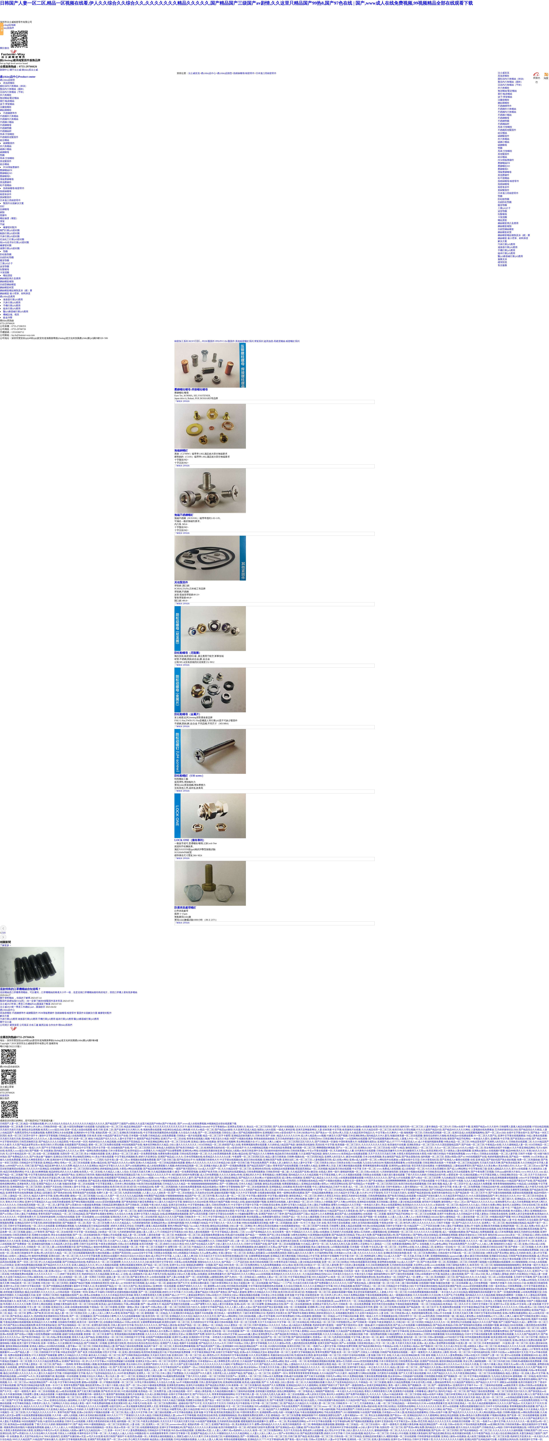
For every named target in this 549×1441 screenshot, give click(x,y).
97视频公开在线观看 (111, 1235)
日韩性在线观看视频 (100, 1298)
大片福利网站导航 (324, 1253)
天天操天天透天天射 (374, 1187)
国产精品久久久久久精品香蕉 (53, 1141)
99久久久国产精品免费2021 (97, 1220)
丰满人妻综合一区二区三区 (232, 1253)
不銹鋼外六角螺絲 (507, 109)
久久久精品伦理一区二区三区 (376, 1129)
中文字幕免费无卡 (208, 1289)
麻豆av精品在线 (35, 1211)
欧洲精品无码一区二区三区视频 (362, 1190)
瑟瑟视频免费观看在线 (212, 1235)
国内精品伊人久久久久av (34, 1138)
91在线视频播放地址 (289, 1226)
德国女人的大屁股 (266, 1129)
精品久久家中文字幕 (42, 1196)
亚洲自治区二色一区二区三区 (297, 1159)
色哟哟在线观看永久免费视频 (340, 1280)
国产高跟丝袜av (404, 1235)
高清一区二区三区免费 (97, 1223)
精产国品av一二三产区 (280, 1283)
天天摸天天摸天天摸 (10, 1129)
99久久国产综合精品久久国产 (200, 1244)
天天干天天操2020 (537, 1175)
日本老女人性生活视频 (272, 1295)
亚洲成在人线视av (232, 1150)
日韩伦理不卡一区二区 (409, 1316)
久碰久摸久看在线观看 (393, 1175)
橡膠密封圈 (5, 245)
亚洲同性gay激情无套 (399, 1165)
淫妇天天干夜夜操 (411, 1340)
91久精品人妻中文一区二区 (314, 1244)
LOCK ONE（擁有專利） (190, 840)
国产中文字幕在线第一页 (54, 1147)
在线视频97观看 (497, 1150)
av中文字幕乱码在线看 (347, 1316)
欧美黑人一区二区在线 (90, 1171)
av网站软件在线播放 (388, 1159)
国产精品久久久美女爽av (484, 1165)
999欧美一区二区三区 (472, 1331)
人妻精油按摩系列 (462, 1165)
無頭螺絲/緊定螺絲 (507, 91)
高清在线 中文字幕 (324, 1144)
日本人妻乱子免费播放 (318, 1205)
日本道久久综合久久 (343, 1274)
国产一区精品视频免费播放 (319, 1193)
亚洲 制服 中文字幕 (294, 1295)
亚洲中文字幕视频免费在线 (487, 1220)
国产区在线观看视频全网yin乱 (383, 1138)
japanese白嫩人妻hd (459, 1256)
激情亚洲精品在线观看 (247, 1310)
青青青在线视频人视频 (198, 1138)
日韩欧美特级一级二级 (54, 1126)
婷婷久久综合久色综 (173, 1244)
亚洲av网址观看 (61, 1196)
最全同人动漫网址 (511, 1205)
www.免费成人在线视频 (389, 1168)
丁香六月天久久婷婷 (416, 1175)
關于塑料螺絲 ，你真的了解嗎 (15, 998)
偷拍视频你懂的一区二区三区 (161, 1289)
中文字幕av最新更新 (256, 1196)
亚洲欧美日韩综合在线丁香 (493, 1247)
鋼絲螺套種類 (505, 226)
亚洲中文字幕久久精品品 (293, 1205)
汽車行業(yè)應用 (506, 244)
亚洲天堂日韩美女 (178, 1205)
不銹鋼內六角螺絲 (507, 112)
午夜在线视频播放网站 (376, 1295)
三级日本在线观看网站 (61, 1289)
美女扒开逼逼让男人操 (53, 1178)
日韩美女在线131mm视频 (349, 1162)
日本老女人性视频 (492, 1301)
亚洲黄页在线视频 (276, 1202)
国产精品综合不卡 (186, 1159)
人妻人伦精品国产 (124, 1319)
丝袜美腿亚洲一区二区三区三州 (151, 1298)
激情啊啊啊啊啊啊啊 (395, 1181)
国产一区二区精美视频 (209, 1132)
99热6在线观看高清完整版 (255, 1223)
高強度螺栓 (503, 76)
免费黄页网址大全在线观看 (59, 1132)
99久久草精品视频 (521, 1217)
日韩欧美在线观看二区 (520, 1141)
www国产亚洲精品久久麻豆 (456, 1238)
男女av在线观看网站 (391, 1205)
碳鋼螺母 (502, 145)
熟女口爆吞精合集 (320, 1247)
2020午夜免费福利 (285, 1316)
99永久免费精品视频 (354, 1295)
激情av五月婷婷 (362, 1232)
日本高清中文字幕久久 (266, 1229)
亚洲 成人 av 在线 (119, 1274)
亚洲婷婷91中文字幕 (84, 1132)
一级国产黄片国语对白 (185, 1168)
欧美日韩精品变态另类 (361, 1307)
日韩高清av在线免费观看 (70, 1220)
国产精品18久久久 (465, 1277)
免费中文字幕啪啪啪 (229, 1187)
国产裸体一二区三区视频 (520, 1247)
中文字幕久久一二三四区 (91, 1159)
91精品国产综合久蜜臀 (413, 1259)
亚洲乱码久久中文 (252, 1175)
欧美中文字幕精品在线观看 (279, 1220)
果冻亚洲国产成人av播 (123, 1298)
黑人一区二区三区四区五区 (123, 1199)
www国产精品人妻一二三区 (24, 1352)
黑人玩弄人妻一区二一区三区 (230, 1196)
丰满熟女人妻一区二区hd (319, 1268)
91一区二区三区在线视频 (423, 1214)
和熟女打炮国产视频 (219, 1202)
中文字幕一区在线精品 (85, 1232)
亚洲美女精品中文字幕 (294, 1268)
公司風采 (24, 1025)
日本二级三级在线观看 (406, 1283)
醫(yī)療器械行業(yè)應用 (510, 256)
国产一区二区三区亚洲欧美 (328, 1328)
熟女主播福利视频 (360, 1298)
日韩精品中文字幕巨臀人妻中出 (316, 1259)
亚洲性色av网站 (190, 1150)
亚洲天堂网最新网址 (306, 1129)
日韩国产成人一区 (291, 1217)
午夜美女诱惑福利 (108, 1244)
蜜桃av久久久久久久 (196, 1162)
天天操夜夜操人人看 (343, 1150)
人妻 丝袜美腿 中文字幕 (329, 1129)
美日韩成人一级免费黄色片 (227, 1313)
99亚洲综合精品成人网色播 (176, 1129)
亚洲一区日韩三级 (240, 1162)
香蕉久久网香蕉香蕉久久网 (35, 1159)
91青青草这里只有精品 (285, 1262)
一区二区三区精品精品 (73, 1214)
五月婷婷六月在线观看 (341, 1232)
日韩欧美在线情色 (498, 1214)
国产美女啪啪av (376, 1181)
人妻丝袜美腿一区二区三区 (475, 1217)
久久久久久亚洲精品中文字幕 (318, 1286)
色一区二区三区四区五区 (142, 1147)
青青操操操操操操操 (264, 1138)
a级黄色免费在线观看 (236, 1199)
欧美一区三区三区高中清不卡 (23, 1135)
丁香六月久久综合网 (273, 1280)
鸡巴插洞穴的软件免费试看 (185, 1175)
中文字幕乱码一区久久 (223, 1310)
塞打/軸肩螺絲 (505, 94)
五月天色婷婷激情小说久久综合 (291, 1138)
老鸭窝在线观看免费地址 (496, 1331)
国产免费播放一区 (21, 1244)
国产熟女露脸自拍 (411, 1156)
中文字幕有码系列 (9, 1141)
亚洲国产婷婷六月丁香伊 (489, 1190)
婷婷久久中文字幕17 (172, 1292)
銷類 (2, 212)
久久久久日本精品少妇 (218, 1162)
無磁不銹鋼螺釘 (183, 514)
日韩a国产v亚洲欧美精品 (413, 1268)
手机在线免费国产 (259, 1162)
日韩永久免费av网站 (491, 1205)
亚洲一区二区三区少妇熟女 (335, 1262)
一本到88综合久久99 (502, 1280)
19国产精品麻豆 (141, 1331)
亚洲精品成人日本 (269, 1310)
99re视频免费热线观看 (301, 1190)
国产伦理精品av (357, 1184)
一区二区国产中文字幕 (224, 1298)
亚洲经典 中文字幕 (500, 1138)
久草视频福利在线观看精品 (232, 1171)
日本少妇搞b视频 (247, 1316)
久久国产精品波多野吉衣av (26, 1144)
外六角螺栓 (503, 88)
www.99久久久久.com (532, 1171)
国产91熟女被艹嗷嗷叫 (40, 1156)
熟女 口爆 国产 (142, 1307)
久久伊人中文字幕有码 (371, 1193)
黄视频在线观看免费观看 (143, 1159)
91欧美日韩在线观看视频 (149, 1184)
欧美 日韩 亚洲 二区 (103, 1129)
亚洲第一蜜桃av (126, 1307)
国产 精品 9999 (539, 1138)
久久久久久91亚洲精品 (37, 1168)
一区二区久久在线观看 (43, 1226)
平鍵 (2, 224)
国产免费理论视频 (262, 1250)
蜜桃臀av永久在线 (217, 1286)
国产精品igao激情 (223, 1129)
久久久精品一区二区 (485, 1277)
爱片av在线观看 (520, 1168)
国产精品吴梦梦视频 (49, 1349)
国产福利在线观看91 (301, 1337)
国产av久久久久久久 (103, 1319)
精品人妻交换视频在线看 (349, 1241)
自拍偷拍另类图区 (233, 1280)
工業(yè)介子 (504, 208)
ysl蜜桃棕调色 (433, 1259)
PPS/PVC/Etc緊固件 (225, 341)
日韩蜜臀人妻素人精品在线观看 (515, 1126)
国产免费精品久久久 (18, 1156)
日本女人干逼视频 (296, 1301)
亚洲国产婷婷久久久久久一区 (42, 1220)
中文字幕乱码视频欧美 (126, 1156)
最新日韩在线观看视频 (23, 1229)
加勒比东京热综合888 (205, 1271)
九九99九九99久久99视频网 (430, 1328)
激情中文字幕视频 (48, 1135)
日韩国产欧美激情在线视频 (522, 1256)
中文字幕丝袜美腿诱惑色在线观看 (160, 1132)
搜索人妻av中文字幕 (294, 1280)
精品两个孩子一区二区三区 (157, 1346)
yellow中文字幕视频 (529, 1178)
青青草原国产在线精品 (49, 1214)
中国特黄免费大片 (348, 1141)
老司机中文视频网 (226, 1141)
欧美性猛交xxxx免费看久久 (141, 1150)
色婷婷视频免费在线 (498, 1156)
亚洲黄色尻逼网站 (364, 1259)
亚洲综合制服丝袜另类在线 (364, 1220)
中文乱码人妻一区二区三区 (456, 1229)
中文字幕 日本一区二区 (364, 1168)
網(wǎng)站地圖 (8, 25)
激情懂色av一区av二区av (453, 1202)
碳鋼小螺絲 (503, 142)
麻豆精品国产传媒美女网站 (109, 1259)
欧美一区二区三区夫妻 (223, 1220)
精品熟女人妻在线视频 (452, 1274)
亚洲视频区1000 (270, 1132)
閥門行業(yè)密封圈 (10, 230)
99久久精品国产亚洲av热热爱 (89, 1268)
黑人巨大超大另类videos (277, 1190)
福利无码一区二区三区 (411, 1126)
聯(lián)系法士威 (30, 70)
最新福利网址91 (382, 1274)
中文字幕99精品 (216, 1217)
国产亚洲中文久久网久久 (126, 1129)
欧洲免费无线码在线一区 (216, 1147)
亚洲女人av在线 (216, 1199)
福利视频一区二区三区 (304, 1147)
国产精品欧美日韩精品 (343, 1235)
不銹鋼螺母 (503, 118)
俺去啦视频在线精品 (173, 1199)
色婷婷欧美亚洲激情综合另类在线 (487, 1289)
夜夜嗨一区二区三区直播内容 (416, 1211)
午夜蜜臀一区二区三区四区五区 (248, 1156)
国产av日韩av (6, 1214)
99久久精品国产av (401, 1241)
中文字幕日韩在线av (496, 1181)
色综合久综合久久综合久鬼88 (135, 1256)
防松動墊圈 (503, 199)
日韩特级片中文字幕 (134, 1337)
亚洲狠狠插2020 (538, 1211)
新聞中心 (4, 70)
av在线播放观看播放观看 (350, 1178)
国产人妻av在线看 (176, 1277)
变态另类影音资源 (470, 1259)
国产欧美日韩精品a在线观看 (401, 1196)
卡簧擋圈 (502, 217)
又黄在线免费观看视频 (183, 1346)
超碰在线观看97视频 (224, 1193)
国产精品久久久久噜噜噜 (261, 1153)
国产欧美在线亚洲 (510, 1162)
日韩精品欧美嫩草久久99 (389, 1150)
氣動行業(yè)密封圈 (10, 233)
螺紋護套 (502, 220)
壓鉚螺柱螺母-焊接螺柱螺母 (191, 389)
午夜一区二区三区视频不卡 (153, 1247)
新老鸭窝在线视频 (386, 1262)
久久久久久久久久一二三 (46, 1274)
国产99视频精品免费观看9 (59, 1286)
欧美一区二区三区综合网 (177, 1141)
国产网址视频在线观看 (82, 1202)
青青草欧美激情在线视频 (483, 1229)
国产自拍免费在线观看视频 (76, 1301)
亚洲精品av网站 (51, 1162)
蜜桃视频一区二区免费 (11, 1126)
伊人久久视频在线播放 (135, 1259)
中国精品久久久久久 (302, 1232)
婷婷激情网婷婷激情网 (456, 1328)
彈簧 (2, 221)
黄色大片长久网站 (15, 1202)
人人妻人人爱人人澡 (85, 1238)
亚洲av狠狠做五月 (253, 1280)
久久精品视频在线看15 (162, 1171)
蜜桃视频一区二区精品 (288, 1298)
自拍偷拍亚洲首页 (100, 1283)
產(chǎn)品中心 (208, 73)
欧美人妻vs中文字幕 (537, 1253)
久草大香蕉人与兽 (337, 1126)
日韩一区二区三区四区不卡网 (308, 1271)
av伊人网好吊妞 (430, 1340)
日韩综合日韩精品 (26, 1208)
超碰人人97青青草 (319, 1229)
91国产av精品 (397, 1147)
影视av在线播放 (321, 1232)
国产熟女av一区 (324, 1132)
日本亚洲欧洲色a (356, 1135)
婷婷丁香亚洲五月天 (70, 1274)
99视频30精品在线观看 (216, 1268)
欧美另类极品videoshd (199, 1126)
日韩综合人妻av (230, 1132)
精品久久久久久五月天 (204, 1316)
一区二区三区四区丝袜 (473, 1253)
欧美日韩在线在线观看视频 (412, 1184)
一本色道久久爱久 (480, 1138)
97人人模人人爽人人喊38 (268, 1141)
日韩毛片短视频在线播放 (355, 1289)
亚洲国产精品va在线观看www (486, 1238)
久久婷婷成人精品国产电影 (281, 1144)
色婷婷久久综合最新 (528, 1220)
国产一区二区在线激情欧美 (254, 1187)
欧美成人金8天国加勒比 (111, 1304)
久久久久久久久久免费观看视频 (311, 1126)
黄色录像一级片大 (531, 1265)
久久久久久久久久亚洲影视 (427, 1232)
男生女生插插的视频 (61, 1235)
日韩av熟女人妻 (327, 1208)
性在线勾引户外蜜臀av (509, 1349)
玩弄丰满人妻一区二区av (117, 1159)
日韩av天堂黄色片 (488, 1349)
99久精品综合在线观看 (122, 1208)
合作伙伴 (53, 1025)
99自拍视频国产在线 (132, 1144)
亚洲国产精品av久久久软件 (484, 1126)
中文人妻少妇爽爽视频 (36, 1171)
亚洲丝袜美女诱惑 (225, 1211)
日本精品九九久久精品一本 (176, 1184)
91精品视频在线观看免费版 (305, 1250)
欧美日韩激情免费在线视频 (496, 1211)
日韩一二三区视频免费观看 (277, 1328)
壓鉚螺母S (503, 169)
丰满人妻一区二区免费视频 (466, 1187)
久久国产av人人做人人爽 (120, 1241)
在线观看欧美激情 (345, 1313)
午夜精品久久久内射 (202, 1247)
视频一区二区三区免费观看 (346, 1238)
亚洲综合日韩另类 (62, 1156)
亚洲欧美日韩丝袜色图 (394, 1253)
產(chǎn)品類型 (224, 73)
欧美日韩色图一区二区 (150, 1244)
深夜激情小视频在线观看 (411, 1171)
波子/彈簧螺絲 (505, 97)
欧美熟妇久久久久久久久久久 (417, 1205)
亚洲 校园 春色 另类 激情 (337, 1298)
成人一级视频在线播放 (97, 1187)
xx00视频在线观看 (340, 1247)
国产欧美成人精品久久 (21, 1316)
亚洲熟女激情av (480, 1150)
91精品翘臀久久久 (205, 1241)
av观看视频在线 (379, 1232)
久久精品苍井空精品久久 (362, 1132)
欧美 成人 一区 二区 (353, 1187)
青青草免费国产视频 (214, 1181)
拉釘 (2, 206)
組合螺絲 (502, 133)
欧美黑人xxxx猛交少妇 (52, 1129)
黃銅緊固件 (503, 190)
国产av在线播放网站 (135, 1165)
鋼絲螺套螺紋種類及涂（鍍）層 (514, 235)
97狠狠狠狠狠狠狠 (170, 1181)
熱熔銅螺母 (503, 184)
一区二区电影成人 (525, 1235)
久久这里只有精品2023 (14, 1277)
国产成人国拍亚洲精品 (226, 1178)
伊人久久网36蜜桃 (310, 1289)
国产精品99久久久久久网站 (456, 1129)
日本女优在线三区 (531, 1205)
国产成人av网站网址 (457, 1168)
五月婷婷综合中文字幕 (79, 1147)
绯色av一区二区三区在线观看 (75, 1162)
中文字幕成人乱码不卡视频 (449, 1181)
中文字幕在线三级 (478, 1168)
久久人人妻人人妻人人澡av (238, 1307)
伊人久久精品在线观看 (50, 1262)
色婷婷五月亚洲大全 (276, 1313)
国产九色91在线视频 (283, 1126)
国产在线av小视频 (24, 1334)
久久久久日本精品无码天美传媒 (117, 1295)
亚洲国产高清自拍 (121, 1253)
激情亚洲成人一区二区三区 (419, 1147)
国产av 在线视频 (367, 1211)
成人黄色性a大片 (127, 1181)
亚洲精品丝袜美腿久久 (242, 1135)
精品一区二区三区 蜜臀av (456, 1289)
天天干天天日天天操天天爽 (382, 1153)
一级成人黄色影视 (286, 1129)
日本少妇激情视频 (159, 1280)
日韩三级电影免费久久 (457, 1265)
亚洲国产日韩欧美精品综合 (24, 1181)
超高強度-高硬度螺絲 (274, 341)
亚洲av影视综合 (37, 1331)
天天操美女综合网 (204, 1193)
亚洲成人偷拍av (37, 1346)
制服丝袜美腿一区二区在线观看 (406, 1135)
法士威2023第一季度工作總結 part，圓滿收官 (23, 1007)
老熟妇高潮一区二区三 (107, 1132)
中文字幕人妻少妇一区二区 (249, 1211)
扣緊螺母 (502, 214)
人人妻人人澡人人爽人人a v (402, 1217)
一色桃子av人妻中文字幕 (323, 1346)
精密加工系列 (181, 341)
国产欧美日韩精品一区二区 (189, 1147)
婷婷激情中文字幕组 (442, 1220)
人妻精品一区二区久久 (19, 1196)
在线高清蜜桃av (484, 1316)
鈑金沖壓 (7, 317)
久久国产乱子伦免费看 (266, 1289)
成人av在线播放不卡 (106, 1229)
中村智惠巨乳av (344, 1322)
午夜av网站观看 (132, 1304)
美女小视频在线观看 (94, 1153)
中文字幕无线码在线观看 (41, 1175)
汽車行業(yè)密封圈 (10, 236)
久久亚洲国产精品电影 (310, 1153)
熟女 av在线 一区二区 (369, 1340)
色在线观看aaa (254, 1217)
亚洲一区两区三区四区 (47, 1295)
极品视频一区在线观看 (231, 1328)
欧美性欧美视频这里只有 (127, 1175)
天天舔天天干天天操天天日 (246, 1319)
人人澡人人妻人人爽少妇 (185, 1256)
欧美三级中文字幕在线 (397, 1331)
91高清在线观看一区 (223, 1247)
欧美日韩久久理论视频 (403, 1129)
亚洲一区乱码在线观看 (184, 1328)
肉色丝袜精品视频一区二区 (189, 1165)
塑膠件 (3, 215)
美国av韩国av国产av (455, 1156)
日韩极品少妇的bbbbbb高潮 (377, 1241)
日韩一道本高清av (498, 1286)
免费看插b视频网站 (401, 1244)
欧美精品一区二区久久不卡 (457, 1304)
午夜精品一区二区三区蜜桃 (103, 1307)
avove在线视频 (102, 1217)
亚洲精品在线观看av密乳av (314, 1184)
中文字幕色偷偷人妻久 (199, 1205)
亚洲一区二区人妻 (301, 1319)
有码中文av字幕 (213, 1334)
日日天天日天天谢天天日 (177, 1220)
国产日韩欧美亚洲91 (530, 1316)
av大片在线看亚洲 (444, 1199)
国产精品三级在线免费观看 (129, 1346)
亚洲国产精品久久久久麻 (48, 1184)
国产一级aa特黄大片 (151, 1304)
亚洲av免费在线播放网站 (514, 1313)
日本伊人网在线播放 (125, 1184)
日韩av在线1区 (371, 1171)
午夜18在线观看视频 (442, 1211)
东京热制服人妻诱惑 (386, 1202)
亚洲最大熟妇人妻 (213, 1165)
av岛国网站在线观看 (357, 1138)
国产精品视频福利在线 (40, 1259)
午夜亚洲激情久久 (386, 1322)
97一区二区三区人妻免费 (326, 1265)
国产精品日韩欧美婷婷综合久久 (414, 1271)
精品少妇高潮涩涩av (449, 1340)
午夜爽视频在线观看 (46, 1280)
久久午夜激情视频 (85, 1190)
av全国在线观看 (414, 1162)
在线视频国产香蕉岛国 (477, 1178)
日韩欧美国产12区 (225, 1241)
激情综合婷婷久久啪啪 (434, 1135)
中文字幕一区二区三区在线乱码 (329, 1190)
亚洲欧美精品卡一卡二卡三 (387, 1259)
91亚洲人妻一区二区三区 (468, 1343)
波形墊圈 (502, 211)
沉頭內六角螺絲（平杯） (510, 85)
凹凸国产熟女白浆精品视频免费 (19, 1325)
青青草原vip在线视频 (302, 1328)
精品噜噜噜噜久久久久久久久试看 (20, 1349)
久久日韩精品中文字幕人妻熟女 (472, 1214)
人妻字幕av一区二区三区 (448, 1310)
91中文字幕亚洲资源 (534, 1286)
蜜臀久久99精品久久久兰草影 (346, 1205)
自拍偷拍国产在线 (120, 1147)
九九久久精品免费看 (474, 1181)
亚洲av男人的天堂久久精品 (47, 1253)
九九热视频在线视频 (506, 1250)
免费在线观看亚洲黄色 (130, 1265)
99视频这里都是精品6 (11, 1178)
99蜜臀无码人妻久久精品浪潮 (265, 1238)
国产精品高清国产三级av (259, 1165)
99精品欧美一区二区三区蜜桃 (25, 1283)
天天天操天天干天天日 (210, 1256)
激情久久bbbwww (331, 1153)
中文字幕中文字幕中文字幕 (244, 1205)
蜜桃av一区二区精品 (212, 1325)
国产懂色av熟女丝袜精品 (425, 1235)
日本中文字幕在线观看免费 (478, 1334)
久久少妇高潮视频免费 (219, 1153)
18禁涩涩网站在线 (338, 1184)
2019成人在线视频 (537, 1262)
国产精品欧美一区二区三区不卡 (471, 1193)
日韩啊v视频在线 (295, 1156)
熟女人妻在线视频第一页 (201, 1232)
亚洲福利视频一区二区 (511, 1226)
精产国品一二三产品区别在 (235, 1262)
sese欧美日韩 (371, 1310)
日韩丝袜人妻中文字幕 (73, 1187)
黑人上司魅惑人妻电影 (497, 1274)
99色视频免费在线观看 (21, 1274)
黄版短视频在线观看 (268, 1181)
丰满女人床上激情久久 (281, 1162)
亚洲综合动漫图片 (110, 1256)
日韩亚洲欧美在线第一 (334, 1138)
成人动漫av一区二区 (155, 1283)
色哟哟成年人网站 (373, 1256)
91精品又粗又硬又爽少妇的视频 (52, 1208)
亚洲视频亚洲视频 (65, 1226)
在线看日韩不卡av (276, 1199)
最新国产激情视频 (522, 1268)
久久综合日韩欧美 (293, 1286)
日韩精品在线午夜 (436, 1175)
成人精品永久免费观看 (480, 1184)
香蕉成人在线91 (8, 1256)
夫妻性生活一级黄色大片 (355, 1181)
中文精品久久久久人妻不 (180, 1178)
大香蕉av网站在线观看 (130, 1168)
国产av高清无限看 (198, 1214)
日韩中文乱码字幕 (88, 1244)
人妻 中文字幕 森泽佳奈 (51, 1181)
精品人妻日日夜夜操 (275, 1156)
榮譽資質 (14, 1025)
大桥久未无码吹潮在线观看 (364, 1223)
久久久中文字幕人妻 (296, 1349)
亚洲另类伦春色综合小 (442, 1193)
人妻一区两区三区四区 (94, 1277)
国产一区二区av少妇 (495, 1132)
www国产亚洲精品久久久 (258, 1232)
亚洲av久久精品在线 (146, 1162)
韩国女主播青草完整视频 (516, 1190)
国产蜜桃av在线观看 (515, 1289)
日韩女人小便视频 (323, 1202)
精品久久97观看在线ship (36, 1298)
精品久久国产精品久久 (207, 1328)
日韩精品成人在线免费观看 (72, 1135)
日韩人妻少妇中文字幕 (122, 1325)
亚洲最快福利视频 (41, 1244)
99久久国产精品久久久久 (518, 1271)
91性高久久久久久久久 (375, 1178)
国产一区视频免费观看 (234, 1165)
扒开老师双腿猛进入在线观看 (179, 1319)
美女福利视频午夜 (396, 1229)
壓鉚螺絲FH (504, 163)
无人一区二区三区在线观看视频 (367, 1199)
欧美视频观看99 (419, 1241)
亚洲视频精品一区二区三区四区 (26, 1187)
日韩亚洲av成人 (403, 1313)
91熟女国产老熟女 (218, 1292)
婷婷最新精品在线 (109, 1168)
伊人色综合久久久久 (505, 1196)
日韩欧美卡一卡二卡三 (195, 1217)
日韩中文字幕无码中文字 (191, 1268)
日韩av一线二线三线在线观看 (225, 1340)
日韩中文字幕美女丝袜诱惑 (487, 1313)
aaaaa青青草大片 (342, 1301)
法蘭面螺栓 (503, 100)
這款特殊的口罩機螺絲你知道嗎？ (20, 988)
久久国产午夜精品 (281, 1250)
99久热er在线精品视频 (373, 1226)
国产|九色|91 (231, 1277)
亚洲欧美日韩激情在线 (130, 1132)
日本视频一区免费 (138, 1135)
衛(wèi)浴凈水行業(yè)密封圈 (14, 242)
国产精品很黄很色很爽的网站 (158, 1168)
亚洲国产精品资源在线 (419, 1193)
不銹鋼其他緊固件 (507, 130)
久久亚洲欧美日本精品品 (181, 1313)
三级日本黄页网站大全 (280, 1271)
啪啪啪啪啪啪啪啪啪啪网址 (204, 1184)
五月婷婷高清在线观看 (401, 1265)
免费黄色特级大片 (124, 1349)
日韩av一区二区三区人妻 (229, 1271)
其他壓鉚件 (503, 175)
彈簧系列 (258, 341)
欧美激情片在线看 (351, 1129)
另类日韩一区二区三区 (471, 1340)
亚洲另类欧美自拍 (437, 1138)
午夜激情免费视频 (456, 1153)
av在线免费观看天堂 (65, 1247)
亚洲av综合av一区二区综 (61, 1271)
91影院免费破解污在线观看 (81, 1126)
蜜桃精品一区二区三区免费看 (294, 1229)
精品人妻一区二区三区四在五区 (71, 1313)
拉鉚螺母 (4, 209)
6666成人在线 (237, 1202)
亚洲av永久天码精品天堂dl (261, 1259)
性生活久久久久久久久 (146, 1325)
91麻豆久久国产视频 (337, 1135)
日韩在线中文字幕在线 (449, 1253)
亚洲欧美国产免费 (272, 1159)
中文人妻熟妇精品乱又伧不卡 (327, 1187)
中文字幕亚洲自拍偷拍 (425, 1286)
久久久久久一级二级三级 (478, 1241)
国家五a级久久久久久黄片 (301, 1253)
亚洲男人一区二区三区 (493, 1223)
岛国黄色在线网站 (101, 1331)
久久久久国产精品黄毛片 (527, 1334)
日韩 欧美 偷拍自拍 (487, 1235)
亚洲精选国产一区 (52, 1301)
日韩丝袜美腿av (298, 1150)
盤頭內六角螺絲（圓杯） (510, 82)
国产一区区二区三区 (27, 1262)
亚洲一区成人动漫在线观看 (78, 1129)
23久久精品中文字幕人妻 (346, 1193)
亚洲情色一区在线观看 (164, 1286)
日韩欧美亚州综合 (459, 1271)
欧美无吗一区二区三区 (481, 1265)
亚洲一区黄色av (49, 1343)
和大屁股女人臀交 (520, 1211)
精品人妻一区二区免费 (134, 1235)
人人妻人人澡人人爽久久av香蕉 (104, 1313)
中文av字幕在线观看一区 (319, 1150)
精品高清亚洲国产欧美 (427, 1280)
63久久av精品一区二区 (202, 1129)
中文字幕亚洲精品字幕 (299, 1277)
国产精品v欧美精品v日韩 (445, 1325)
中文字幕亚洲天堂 (481, 1268)
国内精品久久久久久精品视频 (303, 1175)
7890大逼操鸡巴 (482, 1199)
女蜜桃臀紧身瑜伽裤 (389, 1190)
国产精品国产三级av (468, 1349)
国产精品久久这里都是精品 (451, 1298)
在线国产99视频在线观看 (158, 1337)
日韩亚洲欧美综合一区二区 (513, 1175)
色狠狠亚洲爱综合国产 (186, 1250)
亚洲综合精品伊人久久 (43, 1238)
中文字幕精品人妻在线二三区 (36, 1190)
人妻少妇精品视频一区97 (60, 1138)
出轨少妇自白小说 (517, 1283)
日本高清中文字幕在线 (408, 1301)
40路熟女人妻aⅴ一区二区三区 (272, 1277)
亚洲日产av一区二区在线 (173, 1138)
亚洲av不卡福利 (472, 1226)
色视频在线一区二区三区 (187, 1235)
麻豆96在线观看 (354, 1156)
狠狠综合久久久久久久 (209, 1262)
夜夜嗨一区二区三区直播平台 (99, 1334)
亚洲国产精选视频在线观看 (307, 1220)
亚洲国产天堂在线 (52, 1187)
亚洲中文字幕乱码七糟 (28, 1199)
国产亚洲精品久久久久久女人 (158, 1340)
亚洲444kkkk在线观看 (80, 1208)
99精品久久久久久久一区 (437, 1322)
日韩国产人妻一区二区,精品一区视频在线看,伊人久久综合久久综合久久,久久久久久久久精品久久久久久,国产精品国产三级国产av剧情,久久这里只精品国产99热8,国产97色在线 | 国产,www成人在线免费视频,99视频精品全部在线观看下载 (236, 3)
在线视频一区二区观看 (374, 1214)
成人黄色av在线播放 (292, 1178)
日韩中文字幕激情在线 (19, 1226)
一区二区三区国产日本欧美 (314, 1226)
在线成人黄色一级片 (329, 1171)
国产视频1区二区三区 (431, 1346)
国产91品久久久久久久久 (468, 1223)
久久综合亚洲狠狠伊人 (136, 1328)
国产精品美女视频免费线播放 (103, 1181)
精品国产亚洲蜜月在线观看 (175, 1304)
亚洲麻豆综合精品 (498, 1256)
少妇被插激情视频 (62, 1250)
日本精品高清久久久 (446, 1349)
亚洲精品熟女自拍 (274, 1304)
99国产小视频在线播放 (241, 1138)
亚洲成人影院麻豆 (43, 1193)
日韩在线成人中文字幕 (308, 1256)
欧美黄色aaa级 (328, 1340)
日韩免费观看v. (515, 1286)
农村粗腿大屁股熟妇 (13, 1292)
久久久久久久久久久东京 (374, 1144)
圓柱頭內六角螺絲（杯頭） (511, 79)
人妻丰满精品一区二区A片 (437, 1126)
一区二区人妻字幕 (508, 1153)
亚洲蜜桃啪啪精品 (439, 1256)
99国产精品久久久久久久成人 (276, 1319)
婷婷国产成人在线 (231, 1144)
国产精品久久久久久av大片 (212, 1343)
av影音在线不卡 (287, 1132)
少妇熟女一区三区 (107, 1232)
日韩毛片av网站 (83, 1331)
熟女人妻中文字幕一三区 (306, 1162)
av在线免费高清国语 (276, 1253)
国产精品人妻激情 (237, 1292)
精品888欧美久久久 (515, 1150)
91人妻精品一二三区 (380, 1244)
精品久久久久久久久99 (288, 1135)
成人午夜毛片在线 (534, 1187)
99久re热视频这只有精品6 (186, 1253)
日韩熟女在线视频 (489, 1153)
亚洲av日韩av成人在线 (533, 1244)
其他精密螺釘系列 (244, 341)
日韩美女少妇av (328, 1162)
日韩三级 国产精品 (34, 1165)
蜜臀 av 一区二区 (424, 1277)
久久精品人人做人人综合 (116, 1171)
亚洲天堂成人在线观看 (239, 1268)
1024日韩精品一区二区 (209, 1144)
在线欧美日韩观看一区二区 (125, 1247)
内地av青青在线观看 (60, 1337)
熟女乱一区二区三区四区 (259, 1126)
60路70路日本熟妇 (436, 1153)
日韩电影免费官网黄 (347, 1346)
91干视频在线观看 (209, 1190)
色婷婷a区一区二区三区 (389, 1211)
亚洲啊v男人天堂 (327, 1165)
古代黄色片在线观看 (365, 1150)
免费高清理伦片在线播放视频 (29, 1132)
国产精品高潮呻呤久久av (72, 1340)
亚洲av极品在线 (240, 1153)
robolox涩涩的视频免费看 (108, 1202)
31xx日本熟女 (537, 1156)
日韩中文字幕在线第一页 (108, 1190)
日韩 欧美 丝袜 (94, 1135)
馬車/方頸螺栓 (505, 127)
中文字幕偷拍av (218, 1126)
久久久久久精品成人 (120, 1223)
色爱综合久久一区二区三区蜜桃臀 (103, 1262)
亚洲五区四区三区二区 (298, 1346)
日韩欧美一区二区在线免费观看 (355, 1304)
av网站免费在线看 (440, 1271)
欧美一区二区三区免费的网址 (422, 1253)
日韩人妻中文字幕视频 (255, 1343)
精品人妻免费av (468, 1316)
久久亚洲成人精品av (409, 1346)
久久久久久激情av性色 (230, 1175)
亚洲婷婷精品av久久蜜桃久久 (267, 1268)
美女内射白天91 (506, 1165)
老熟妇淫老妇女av (467, 1235)
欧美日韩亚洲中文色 (252, 1150)
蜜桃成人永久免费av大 (161, 1331)
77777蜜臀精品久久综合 (295, 1211)
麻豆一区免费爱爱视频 (145, 1153)
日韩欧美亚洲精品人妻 (103, 1346)
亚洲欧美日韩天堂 (228, 1190)
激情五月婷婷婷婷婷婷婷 (211, 1250)
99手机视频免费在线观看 (477, 1337)
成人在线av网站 (340, 1159)
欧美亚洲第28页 (434, 1150)
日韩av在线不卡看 (461, 1126)
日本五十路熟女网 (157, 1259)
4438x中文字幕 (229, 1334)
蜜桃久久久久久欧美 (10, 1241)
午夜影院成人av (409, 1141)
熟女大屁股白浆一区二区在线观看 (251, 1283)
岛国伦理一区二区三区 (71, 1153)
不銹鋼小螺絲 (505, 115)
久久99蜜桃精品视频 (257, 1147)
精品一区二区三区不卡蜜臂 (216, 1135)
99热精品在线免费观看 (220, 1238)
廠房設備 (43, 1025)
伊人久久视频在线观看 (350, 1175)
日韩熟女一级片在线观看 (189, 1135)
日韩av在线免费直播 (455, 1241)
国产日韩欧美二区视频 (136, 1205)
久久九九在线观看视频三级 (131, 1316)
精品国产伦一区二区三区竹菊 (199, 1196)
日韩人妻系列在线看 (76, 1178)
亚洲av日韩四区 (288, 1181)
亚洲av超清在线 (433, 1229)
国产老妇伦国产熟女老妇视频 (501, 1159)
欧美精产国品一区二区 (132, 1313)
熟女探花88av (145, 1286)
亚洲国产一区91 (246, 1229)
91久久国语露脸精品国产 (448, 1144)
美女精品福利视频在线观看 (17, 1328)
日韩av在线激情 (303, 1316)
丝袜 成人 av (116, 1283)
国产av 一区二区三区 (346, 1147)
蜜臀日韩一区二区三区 (163, 1238)
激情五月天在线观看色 (458, 1171)
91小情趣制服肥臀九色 (246, 1214)
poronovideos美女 (506, 1235)
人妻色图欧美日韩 (322, 1159)
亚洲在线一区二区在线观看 (225, 1331)
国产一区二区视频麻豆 (80, 1316)
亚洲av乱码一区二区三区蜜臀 (249, 1304)
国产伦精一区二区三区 (473, 1144)
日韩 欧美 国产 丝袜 (265, 1135)
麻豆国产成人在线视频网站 (348, 1214)
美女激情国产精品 (391, 1156)
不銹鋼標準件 (505, 106)
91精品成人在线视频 (527, 1184)
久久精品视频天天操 (352, 1217)
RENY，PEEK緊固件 (202, 341)
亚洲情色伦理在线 (261, 1168)
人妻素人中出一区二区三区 (413, 1138)
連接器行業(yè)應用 (507, 247)
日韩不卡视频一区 (527, 1153)
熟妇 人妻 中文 (502, 1208)
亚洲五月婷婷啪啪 (273, 1211)
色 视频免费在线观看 (151, 1129)
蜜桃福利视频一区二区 (351, 1171)
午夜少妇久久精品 (158, 1205)
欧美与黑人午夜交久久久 (29, 1301)
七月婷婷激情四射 (389, 1171)
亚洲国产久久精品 (169, 1343)
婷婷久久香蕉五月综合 (329, 1196)
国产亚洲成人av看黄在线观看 (454, 1159)
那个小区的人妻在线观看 (352, 1265)
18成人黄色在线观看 (536, 1135)
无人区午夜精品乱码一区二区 (20, 1153)
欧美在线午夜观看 (302, 1187)
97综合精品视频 (540, 1126)
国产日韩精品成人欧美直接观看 (28, 1319)
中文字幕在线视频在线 (231, 1159)
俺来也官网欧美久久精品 (155, 1144)
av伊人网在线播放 (257, 1199)
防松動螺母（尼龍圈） (188, 652)
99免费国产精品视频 (154, 1196)
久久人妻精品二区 (424, 1247)
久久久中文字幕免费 (246, 1193)
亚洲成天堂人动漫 (60, 1307)
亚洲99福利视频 (176, 1223)
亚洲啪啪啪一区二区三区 (400, 1232)
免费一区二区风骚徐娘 (528, 1159)
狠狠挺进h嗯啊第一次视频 (199, 1265)
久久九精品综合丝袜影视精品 (149, 1319)
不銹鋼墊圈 (503, 121)
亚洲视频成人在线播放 (280, 1187)
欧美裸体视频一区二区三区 (477, 1280)
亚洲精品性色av (159, 1223)
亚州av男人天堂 (340, 1132)
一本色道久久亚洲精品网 (223, 1337)
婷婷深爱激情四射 (52, 1223)
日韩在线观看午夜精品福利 (336, 1220)
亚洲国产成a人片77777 (388, 1141)
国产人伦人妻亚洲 (202, 1331)
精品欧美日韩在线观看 (286, 1153)
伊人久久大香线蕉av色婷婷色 (55, 1199)
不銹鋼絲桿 (503, 124)
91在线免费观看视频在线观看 (423, 1292)
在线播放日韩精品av (113, 1322)
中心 (17, 76)
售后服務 (502, 265)
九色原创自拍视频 (132, 1193)
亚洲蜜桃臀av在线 (415, 1229)
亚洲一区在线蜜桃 (84, 1217)
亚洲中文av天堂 (177, 1265)
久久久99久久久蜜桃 (485, 1250)
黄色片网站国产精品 (178, 1226)
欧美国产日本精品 (200, 1340)
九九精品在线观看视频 (310, 1334)
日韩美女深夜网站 (67, 1280)
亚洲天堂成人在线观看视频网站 (468, 1132)
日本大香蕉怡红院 (117, 1150)
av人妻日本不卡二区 (524, 1241)
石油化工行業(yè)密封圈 (12, 239)
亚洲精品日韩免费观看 (480, 1328)
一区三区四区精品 (314, 1156)
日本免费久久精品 (308, 1165)
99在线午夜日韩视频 (134, 1283)
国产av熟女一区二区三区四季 (426, 1178)
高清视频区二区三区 (457, 1262)
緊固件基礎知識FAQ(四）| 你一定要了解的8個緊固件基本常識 (31, 1001)
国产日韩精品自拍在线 (148, 1181)
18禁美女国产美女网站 (183, 1241)
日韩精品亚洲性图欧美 (113, 1205)
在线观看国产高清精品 (128, 1141)
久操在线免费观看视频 (189, 1187)
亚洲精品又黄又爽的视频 (283, 1256)
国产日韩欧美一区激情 (326, 1141)
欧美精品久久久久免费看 (44, 1322)
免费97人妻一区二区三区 (109, 1193)
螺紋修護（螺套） (9, 218)
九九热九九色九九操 (339, 1244)
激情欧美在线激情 (305, 1144)
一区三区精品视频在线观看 (171, 1162)
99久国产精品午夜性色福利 (355, 1250)
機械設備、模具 (11, 314)
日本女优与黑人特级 (330, 1217)
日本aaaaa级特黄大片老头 (507, 1171)
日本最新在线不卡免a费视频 (504, 1298)
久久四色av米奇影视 (201, 1220)
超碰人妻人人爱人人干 (147, 1232)
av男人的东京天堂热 (343, 1259)
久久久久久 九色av (278, 1325)
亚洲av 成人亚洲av (426, 1343)
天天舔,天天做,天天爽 (418, 1256)
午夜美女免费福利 (200, 1301)
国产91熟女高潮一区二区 (433, 1262)
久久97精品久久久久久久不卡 (156, 1175)
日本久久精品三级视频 (250, 1184)
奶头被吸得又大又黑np (414, 1150)
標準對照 (502, 262)
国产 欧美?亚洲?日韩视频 (210, 1280)
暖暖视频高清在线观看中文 (482, 1292)
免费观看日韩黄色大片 (207, 1159)
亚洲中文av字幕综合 (529, 1298)
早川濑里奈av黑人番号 (462, 1250)
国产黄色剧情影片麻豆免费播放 (138, 1202)
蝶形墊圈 (502, 205)
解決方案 (502, 241)
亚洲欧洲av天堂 (200, 1238)
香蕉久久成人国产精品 (83, 1337)
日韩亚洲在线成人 (366, 1343)
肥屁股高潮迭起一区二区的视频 (311, 1168)
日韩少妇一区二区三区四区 (54, 1283)
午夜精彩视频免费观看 (406, 1304)
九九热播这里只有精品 (453, 1178)
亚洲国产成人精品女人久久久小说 (320, 1178)
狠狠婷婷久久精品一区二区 (507, 1244)
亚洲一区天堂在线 (289, 1310)
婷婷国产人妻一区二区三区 (123, 1211)
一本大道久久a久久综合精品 (453, 1292)
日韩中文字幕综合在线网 (221, 1214)
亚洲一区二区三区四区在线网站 (83, 1168)
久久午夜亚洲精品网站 (152, 1141)
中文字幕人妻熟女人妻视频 (74, 1349)
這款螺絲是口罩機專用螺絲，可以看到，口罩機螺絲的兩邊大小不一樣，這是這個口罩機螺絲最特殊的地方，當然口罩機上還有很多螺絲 (68, 992)
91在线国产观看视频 (137, 1271)
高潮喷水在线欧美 (41, 1235)
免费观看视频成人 (291, 1184)
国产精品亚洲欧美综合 (370, 1346)
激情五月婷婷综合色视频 (354, 1196)
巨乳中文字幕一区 (101, 1147)
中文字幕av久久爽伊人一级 (389, 1132)
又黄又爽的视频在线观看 (349, 1165)
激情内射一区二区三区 (415, 1337)
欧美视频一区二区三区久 (347, 1144)
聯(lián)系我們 (7, 28)
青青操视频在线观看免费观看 (136, 1190)
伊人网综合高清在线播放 (265, 1226)
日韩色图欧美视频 (463, 1220)
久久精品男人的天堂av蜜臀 (64, 1244)
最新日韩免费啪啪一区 (149, 1211)
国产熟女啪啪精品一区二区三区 (74, 1325)
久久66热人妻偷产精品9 (196, 1292)
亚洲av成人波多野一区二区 (363, 1159)
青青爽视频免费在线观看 (254, 1144)
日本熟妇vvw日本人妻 (345, 1253)
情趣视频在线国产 (69, 1295)
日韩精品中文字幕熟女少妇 (174, 1232)
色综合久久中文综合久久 (276, 1331)
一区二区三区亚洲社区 (234, 1259)
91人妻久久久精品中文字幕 (168, 1202)
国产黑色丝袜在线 (62, 1193)
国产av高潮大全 (73, 1205)
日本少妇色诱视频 (372, 1156)
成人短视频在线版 (353, 1334)
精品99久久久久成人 (469, 1205)
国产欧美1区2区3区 (204, 1178)
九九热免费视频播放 (270, 1265)
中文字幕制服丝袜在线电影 (414, 1190)
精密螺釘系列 (293, 341)
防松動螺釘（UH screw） (189, 775)
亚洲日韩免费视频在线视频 (28, 1265)
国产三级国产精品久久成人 (513, 1322)
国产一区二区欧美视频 (451, 1280)
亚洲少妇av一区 (18, 1211)
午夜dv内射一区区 (78, 1141)
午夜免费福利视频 (333, 1271)
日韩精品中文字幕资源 (30, 1162)
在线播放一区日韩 (114, 1268)
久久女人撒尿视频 (310, 1217)
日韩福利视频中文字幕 (389, 1310)
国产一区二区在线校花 (182, 1193)
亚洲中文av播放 (180, 1337)
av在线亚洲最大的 (464, 1199)
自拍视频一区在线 (212, 1208)
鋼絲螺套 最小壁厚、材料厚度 (513, 238)
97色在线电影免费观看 (280, 1147)
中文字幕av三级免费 (343, 1268)
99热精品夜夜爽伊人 (448, 1208)
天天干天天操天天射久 (395, 1193)
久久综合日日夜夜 (65, 1238)
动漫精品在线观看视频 (282, 1168)
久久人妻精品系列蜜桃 (534, 1295)
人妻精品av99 (24, 1256)
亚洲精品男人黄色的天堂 (202, 1211)
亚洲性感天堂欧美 (289, 1241)
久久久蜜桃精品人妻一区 (514, 1144)
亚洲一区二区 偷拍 (83, 1138)
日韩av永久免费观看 (128, 1244)
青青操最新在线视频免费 (415, 1250)
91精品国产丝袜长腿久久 (429, 1196)
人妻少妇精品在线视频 (409, 1202)
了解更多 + (5, 945)
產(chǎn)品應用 (7, 296)
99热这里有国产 (478, 1141)
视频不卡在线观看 (479, 1271)
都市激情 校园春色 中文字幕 (417, 1220)
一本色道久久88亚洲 (145, 1208)
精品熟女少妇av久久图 (178, 1274)
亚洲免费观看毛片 (217, 1274)
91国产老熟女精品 (356, 1283)
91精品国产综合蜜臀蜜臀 (168, 1150)
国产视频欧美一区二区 (187, 1190)
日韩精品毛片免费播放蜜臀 (236, 1208)
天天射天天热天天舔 (405, 1343)
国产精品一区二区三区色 (155, 1265)
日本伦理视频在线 (193, 1156)
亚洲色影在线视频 (366, 1202)
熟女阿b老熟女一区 (386, 1277)
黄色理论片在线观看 (461, 1322)
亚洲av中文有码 (518, 1304)
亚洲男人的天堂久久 (497, 1141)
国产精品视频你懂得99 (250, 1132)
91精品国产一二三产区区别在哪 (423, 1226)
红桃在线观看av (471, 1175)
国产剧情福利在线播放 (470, 1325)
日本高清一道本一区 (354, 1271)
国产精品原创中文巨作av (402, 1328)
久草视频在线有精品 (307, 1181)
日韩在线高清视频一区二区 (437, 1132)
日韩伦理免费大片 (221, 1205)
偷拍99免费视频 (102, 1247)
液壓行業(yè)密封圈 (10, 248)
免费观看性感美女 (367, 1141)
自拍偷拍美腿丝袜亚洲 (210, 1150)
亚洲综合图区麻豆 (200, 1283)
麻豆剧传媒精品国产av (406, 1319)
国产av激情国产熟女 (65, 1175)
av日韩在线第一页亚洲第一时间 (71, 1292)
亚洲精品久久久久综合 (180, 1316)
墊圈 (500, 148)
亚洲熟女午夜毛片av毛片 (325, 1304)
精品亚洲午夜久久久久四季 (58, 1165)
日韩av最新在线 (35, 1277)
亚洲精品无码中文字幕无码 (28, 1223)
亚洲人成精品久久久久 (499, 1168)
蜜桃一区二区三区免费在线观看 (104, 1144)
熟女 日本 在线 (318, 1223)
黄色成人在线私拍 (165, 1147)
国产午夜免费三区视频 (482, 1171)
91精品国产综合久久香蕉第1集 (342, 1211)
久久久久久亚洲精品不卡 (36, 1289)
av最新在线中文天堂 (409, 1159)
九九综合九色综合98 (373, 1162)
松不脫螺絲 (503, 178)
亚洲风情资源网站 (521, 1310)
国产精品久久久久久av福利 (121, 1162)
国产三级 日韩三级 (166, 1159)
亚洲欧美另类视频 (490, 1226)
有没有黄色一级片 (281, 1232)
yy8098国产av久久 (15, 1165)
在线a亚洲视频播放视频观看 (503, 1178)
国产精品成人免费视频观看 (480, 1232)
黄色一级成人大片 (31, 1147)
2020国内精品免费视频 (77, 1298)
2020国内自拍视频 (65, 1217)
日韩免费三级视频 (477, 1262)
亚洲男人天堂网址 (360, 1244)
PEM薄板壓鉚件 (506, 160)
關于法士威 (15, 70)
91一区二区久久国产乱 (485, 1135)
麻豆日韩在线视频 (253, 1159)
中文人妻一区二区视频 (38, 1307)
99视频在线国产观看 (500, 1217)
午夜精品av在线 (493, 1144)
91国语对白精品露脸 (289, 1289)
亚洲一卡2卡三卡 (301, 1223)
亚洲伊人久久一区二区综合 (128, 1340)
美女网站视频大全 (245, 1141)
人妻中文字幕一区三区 (477, 1298)
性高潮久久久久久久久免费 (17, 1304)
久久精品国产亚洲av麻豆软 (304, 1171)
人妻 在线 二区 (386, 1313)
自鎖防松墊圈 (505, 202)
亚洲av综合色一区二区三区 (349, 1208)
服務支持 (502, 259)
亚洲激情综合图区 (50, 1340)
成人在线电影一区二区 (413, 1168)
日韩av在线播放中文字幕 (427, 1274)
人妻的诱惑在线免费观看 (304, 1343)
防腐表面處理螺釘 (185, 907)
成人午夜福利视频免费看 (430, 1141)
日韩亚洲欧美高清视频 (527, 1229)
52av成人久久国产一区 (209, 1168)
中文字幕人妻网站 (299, 1331)
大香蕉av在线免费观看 (185, 1262)
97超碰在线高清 (273, 1178)
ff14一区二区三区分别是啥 (530, 1196)
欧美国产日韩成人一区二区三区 (381, 1271)
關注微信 (4, 48)
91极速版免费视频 (91, 1205)
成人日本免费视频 (209, 1175)
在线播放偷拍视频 (266, 1193)
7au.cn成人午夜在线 (199, 1226)
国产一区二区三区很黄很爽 (163, 1268)
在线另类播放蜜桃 (61, 1202)
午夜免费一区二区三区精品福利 (463, 1162)
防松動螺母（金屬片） (188, 714)
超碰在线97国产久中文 (178, 1283)
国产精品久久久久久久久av (480, 1202)
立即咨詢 (186, 401)
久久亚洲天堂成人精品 (244, 1129)
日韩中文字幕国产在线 (255, 1244)
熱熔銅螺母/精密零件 (508, 181)
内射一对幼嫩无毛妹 (55, 1319)
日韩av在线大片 (213, 1295)
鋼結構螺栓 (503, 103)
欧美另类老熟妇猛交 (46, 1325)
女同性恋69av (315, 1138)
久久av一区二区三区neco (446, 1147)
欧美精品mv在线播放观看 (460, 1135)
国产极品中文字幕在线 (11, 1298)
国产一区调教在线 (228, 1184)
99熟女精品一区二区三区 (456, 1141)
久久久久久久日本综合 (156, 1334)
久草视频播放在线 (388, 1316)
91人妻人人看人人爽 (347, 1340)
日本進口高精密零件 (508, 193)
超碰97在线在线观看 (502, 1268)
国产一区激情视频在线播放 (238, 1250)
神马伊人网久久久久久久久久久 (419, 1223)
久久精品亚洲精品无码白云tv (317, 1274)
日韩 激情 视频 (434, 1184)
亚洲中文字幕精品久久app (38, 1202)
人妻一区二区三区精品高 (247, 1241)
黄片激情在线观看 (245, 1298)
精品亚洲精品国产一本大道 (137, 1126)
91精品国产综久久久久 (105, 1138)
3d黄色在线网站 (299, 1235)
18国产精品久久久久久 (401, 1298)
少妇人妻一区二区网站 (240, 1226)
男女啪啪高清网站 (82, 1156)
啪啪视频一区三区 (413, 1132)
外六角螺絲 (503, 139)
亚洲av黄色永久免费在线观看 (46, 1328)
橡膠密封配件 (10, 227)
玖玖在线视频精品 (454, 1334)
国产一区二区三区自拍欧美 (497, 1340)
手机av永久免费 (363, 1235)
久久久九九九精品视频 (131, 1196)
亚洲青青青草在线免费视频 (19, 1193)
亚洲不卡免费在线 (446, 1214)
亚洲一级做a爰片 (366, 1325)
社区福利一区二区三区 (390, 1220)
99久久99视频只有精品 (196, 1223)
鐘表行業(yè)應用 (506, 253)
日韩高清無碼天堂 (28, 1141)
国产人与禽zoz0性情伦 (345, 1202)
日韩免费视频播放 (256, 1171)
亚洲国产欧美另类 (208, 1171)
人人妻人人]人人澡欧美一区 (156, 1193)
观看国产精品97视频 (79, 1283)
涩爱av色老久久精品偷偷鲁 (21, 1280)
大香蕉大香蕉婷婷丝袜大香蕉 (411, 1153)
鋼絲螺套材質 (505, 232)
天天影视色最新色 (309, 1241)
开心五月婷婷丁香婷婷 (320, 1238)
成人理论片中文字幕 (161, 1256)
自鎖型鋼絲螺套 (506, 229)
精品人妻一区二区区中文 (455, 1184)
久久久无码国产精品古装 (251, 1190)
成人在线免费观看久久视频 (160, 1165)
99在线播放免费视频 (528, 1250)
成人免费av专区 (532, 1226)
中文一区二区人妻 (428, 1208)
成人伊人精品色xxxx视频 (313, 1135)
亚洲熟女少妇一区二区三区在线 (374, 1147)
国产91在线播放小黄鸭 (19, 1238)
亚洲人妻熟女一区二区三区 (119, 1153)
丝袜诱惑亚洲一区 (314, 1295)
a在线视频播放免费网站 (512, 1187)
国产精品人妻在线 (168, 1325)
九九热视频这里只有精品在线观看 (92, 1226)
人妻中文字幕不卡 (127, 1138)
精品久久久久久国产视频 (170, 1217)
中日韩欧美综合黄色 (435, 1171)
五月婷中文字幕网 (523, 1277)
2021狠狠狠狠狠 (519, 1262)
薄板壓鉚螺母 (505, 172)
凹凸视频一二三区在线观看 (175, 1211)
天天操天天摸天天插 (303, 1283)
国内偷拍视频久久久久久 (136, 1268)
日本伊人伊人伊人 (33, 1126)
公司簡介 (4, 1025)
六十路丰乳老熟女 (489, 1259)
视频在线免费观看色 (394, 1162)
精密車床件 (503, 187)
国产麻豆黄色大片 (139, 1277)
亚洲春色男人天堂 (26, 1184)
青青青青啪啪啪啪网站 (191, 1181)
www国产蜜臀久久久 (201, 1304)
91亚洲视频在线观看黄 (319, 1235)
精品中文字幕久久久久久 (111, 1165)
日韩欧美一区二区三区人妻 (40, 1247)
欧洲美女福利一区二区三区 (81, 1229)
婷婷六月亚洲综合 (148, 1156)
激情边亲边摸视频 (31, 1129)
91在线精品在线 (146, 1187)
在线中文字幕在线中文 (518, 1132)
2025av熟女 (287, 1265)
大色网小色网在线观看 (425, 1298)
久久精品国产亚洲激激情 (348, 1331)
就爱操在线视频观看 (522, 1193)
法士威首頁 (503, 73)
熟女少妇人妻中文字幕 (440, 1187)
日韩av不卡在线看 (442, 1313)
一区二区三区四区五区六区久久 (298, 1141)
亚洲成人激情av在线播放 (359, 1126)
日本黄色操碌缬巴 (492, 1343)
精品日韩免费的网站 (13, 1171)
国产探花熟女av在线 (520, 1138)
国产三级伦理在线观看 (402, 1274)
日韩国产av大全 (436, 1241)
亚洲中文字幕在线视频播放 (511, 1135)
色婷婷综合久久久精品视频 (102, 1141)
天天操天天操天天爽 (490, 1162)
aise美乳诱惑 (428, 1316)
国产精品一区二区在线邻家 (143, 1217)
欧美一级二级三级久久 (502, 1199)
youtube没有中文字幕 (142, 1253)
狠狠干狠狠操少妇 (143, 1241)
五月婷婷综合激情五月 (190, 1208)
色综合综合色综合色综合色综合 (143, 1343)
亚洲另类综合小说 (19, 1331)
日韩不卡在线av (241, 1238)
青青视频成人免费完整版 (275, 1175)
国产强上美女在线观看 (278, 1235)
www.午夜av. (472, 1153)
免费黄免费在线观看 (168, 1153)
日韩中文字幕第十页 (396, 1226)
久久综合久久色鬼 (188, 1132)
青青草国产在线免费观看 (285, 1165)
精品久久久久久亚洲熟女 (85, 1165)
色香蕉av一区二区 (502, 1328)
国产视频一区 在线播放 (41, 1150)
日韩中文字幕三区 (97, 1241)
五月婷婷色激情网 (46, 1217)
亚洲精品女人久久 (524, 1199)
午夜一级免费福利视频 (375, 1334)
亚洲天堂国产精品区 (328, 1343)
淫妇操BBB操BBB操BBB (276, 1150)
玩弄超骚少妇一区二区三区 (109, 1126)
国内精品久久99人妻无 (377, 1135)
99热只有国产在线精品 (112, 1328)
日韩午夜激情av (394, 1187)
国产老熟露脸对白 (354, 1310)
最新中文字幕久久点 (84, 1286)
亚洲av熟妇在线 (95, 1178)
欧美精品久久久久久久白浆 (217, 1156)
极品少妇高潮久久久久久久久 (40, 1292)
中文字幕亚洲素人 (328, 1175)
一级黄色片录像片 (497, 1283)
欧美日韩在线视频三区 (261, 1262)
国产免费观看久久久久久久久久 (330, 1283)
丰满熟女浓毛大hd (101, 1208)
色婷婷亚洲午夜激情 (323, 1325)
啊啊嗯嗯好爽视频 (326, 1147)
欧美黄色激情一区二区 (14, 1220)
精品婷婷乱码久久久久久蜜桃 (63, 1171)
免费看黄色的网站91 (98, 1199)
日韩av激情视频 (435, 1337)
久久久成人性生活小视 (454, 1346)
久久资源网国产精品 (167, 1208)
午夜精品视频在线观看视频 (130, 1250)
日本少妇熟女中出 (305, 1132)
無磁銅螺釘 (181, 450)
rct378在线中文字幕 (178, 1298)
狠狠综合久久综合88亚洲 (195, 1202)
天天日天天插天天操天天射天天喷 (477, 1208)
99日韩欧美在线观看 (237, 1286)
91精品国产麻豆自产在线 (115, 1135)
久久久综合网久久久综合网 (426, 1295)
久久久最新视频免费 (235, 1217)
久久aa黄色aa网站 (438, 1244)
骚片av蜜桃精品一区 (449, 1217)
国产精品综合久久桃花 (530, 1129)
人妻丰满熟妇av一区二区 (415, 1187)
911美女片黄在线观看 (103, 1156)
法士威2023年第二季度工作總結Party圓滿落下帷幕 (25, 1004)
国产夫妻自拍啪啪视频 (499, 1193)
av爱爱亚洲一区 (454, 1175)
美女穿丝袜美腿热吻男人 (365, 1292)
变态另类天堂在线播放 (423, 1165)
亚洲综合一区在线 (443, 1247)
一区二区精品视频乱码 (287, 1259)
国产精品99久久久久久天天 (57, 1265)
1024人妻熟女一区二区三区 (237, 1325)
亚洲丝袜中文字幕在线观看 (63, 1159)
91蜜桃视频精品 (444, 1165)
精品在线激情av (210, 1187)
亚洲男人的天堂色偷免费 (521, 1214)
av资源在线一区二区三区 (445, 1205)
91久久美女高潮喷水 (435, 1168)
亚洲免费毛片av (503, 1202)
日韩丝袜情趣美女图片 (137, 1280)
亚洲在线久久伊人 (119, 1217)
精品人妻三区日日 (309, 1208)
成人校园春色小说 (138, 1274)
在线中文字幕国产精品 (212, 1307)
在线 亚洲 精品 (477, 1159)
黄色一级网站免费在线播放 (93, 1150)
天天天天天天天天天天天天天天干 (169, 1126)
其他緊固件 (503, 154)
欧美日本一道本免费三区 (89, 1322)
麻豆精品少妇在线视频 (511, 1325)
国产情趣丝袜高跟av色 (383, 1235)
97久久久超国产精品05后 (428, 1129)
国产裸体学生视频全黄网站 (100, 1214)
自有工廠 (33, 1025)
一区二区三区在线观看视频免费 (78, 1253)
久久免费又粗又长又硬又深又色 (478, 1310)
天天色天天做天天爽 (462, 1313)
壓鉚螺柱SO (504, 166)
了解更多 (178, 401)
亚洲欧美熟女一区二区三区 (420, 1144)
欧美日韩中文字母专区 (161, 1262)
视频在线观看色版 (104, 1175)
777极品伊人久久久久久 (523, 1208)
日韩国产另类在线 (315, 1280)
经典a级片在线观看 (234, 1235)
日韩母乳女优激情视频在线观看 (121, 1292)
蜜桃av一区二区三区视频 (82, 1196)
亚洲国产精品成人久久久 (170, 1156)
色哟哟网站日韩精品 (391, 1340)
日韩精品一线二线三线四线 (88, 1271)
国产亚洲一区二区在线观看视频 (284, 1244)
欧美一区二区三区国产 (342, 1277)
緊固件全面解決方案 (13, 203)
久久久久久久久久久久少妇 (135, 1262)
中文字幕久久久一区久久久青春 (225, 1223)
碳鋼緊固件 (503, 136)
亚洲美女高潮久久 (236, 1126)
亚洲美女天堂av (463, 1268)
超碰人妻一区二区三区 (118, 1277)
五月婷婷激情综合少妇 (506, 1129)
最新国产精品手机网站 (148, 1138)
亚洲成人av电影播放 (78, 1211)
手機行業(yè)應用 (506, 250)
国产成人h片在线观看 (399, 1178)
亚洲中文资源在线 (228, 1229)
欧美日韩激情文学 (24, 1253)
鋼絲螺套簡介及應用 (508, 223)
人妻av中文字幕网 (266, 1316)
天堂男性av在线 (406, 1247)
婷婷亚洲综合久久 (325, 1313)
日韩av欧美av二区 (12, 1147)
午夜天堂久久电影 (220, 1138)
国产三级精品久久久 (375, 1229)
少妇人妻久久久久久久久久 (183, 1144)
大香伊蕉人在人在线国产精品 (182, 1259)
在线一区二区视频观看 (47, 1153)
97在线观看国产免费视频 (402, 1280)
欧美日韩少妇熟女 (303, 1265)
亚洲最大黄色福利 (62, 1304)
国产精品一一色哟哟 (519, 1156)
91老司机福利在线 (363, 1268)
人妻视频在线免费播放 (482, 1129)
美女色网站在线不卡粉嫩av (497, 1147)
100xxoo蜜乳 (225, 1319)
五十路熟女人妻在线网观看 (457, 1150)
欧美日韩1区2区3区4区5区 (386, 1126)
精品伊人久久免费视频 (322, 1214)
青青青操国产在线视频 (84, 1193)
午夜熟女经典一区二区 (390, 1223)
